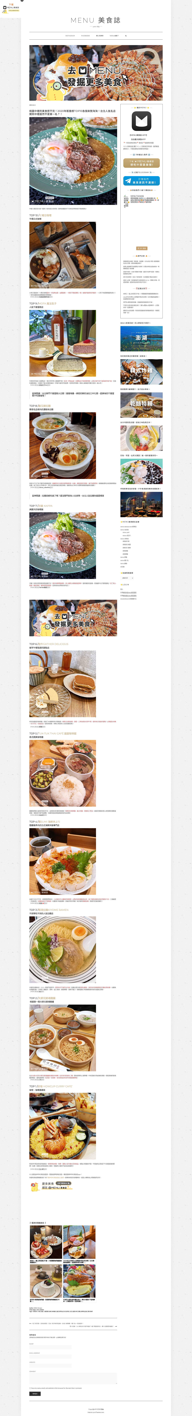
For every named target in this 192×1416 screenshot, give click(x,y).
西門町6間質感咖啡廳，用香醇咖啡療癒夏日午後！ (138, 302)
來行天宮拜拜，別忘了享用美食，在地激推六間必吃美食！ (140, 277)
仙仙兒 (41, 815)
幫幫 (40, 727)
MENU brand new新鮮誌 (128, 527)
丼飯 (42, 1311)
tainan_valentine (44, 487)
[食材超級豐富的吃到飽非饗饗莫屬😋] (141, 216)
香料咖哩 (90, 1311)
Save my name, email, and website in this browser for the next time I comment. (56, 1388)
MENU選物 (123, 563)
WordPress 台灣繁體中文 (128, 599)
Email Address (34, 1353)
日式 (70, 1311)
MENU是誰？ (114, 36)
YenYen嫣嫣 (43, 587)
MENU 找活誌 (124, 530)
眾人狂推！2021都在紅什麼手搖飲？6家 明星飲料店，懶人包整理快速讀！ (92, 1326)
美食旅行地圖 (127, 544)
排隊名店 (61, 1311)
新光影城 (66, 1311)
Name (31, 1344)
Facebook (85, 36)
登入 (121, 589)
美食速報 (125, 551)
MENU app (126, 532)
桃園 (73, 1311)
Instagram (70, 36)
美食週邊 (125, 554)
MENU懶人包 (124, 560)
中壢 (39, 1311)
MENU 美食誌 (96, 20)
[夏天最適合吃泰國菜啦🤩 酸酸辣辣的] (153, 227)
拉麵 (57, 1311)
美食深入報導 (127, 548)
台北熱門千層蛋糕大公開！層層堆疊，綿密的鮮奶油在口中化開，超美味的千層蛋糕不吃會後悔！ (73, 394)
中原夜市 (34, 1311)
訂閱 (128, 592)
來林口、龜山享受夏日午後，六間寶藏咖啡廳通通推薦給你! (141, 294)
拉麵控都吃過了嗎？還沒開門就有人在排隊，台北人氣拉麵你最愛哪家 (73, 496)
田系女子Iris (43, 385)
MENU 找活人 (127, 535)
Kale (102, 1409)
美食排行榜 (126, 541)
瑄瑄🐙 (41, 903)
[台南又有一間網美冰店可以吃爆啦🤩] (153, 239)
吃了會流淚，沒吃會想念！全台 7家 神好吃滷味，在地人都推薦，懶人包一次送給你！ (58, 1323)
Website (32, 1362)
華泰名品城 (84, 1311)
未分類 (122, 567)
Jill (40, 1080)
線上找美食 (100, 36)
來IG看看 (143, 248)
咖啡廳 (53, 1311)
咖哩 (50, 1311)
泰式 (76, 1311)
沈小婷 (41, 1169)
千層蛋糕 (46, 1311)
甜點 (79, 1311)
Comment (32, 1371)
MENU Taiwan (38, 1308)
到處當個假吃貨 (44, 297)
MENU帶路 (123, 557)
